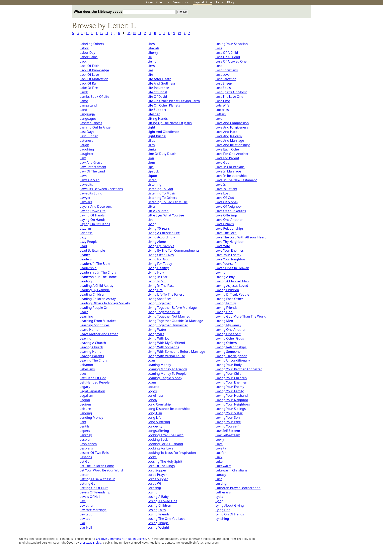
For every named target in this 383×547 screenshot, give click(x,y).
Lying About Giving (229, 505)
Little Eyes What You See (166, 215)
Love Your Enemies (229, 250)
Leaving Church (91, 347)
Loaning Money (159, 365)
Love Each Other (227, 149)
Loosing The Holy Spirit (165, 461)
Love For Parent (227, 158)
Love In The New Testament (236, 180)
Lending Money (91, 417)
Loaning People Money (165, 378)
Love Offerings (226, 215)
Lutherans (223, 492)
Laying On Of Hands (95, 224)
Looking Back (158, 439)
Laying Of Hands (92, 215)
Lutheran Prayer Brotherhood (238, 488)
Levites (85, 518)
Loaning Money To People (167, 373)
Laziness (86, 233)
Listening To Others (162, 197)
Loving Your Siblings (230, 409)
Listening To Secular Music (168, 202)
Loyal (219, 444)
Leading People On (94, 307)
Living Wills (156, 334)
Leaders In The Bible (95, 263)
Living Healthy (158, 268)
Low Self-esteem (227, 435)
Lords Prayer (157, 474)
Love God (222, 162)
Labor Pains (89, 57)
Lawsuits (86, 184)
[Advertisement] (343, 37)
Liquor (152, 175)
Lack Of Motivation (94, 79)
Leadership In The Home (98, 277)
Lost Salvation (225, 79)
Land (83, 110)
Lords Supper (158, 479)
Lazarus (86, 228)
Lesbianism (88, 444)
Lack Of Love (89, 74)
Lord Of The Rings (161, 466)
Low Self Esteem (227, 430)
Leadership (88, 268)
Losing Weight (158, 527)
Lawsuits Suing (91, 193)
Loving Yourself (227, 426)
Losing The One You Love (166, 518)
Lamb (84, 92)
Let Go (85, 461)
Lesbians (86, 448)
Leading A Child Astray (96, 285)
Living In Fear (158, 277)
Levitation (87, 514)
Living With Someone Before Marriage (176, 351)
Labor (84, 48)
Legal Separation (92, 391)
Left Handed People (95, 382)
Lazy (83, 237)
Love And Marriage (229, 140)
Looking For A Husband (165, 444)
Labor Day (87, 52)
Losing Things (158, 523)
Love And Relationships (232, 145)
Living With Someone (163, 347)
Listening (154, 184)
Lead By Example (92, 250)
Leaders (86, 259)
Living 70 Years (159, 228)
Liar (82, 523)
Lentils (85, 426)
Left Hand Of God (93, 378)
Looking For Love (160, 448)
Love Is (220, 184)
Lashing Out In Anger (96, 127)
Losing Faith (157, 510)
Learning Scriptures (95, 325)
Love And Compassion (232, 123)
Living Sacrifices (160, 299)
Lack (83, 61)
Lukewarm (223, 466)
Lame (84, 101)
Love (218, 118)
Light (151, 127)
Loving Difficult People (232, 294)
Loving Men (224, 321)
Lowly (219, 439)
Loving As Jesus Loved (231, 285)
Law (83, 158)
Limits (152, 149)
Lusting (221, 483)
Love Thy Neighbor (229, 241)
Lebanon (86, 365)
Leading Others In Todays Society (105, 303)
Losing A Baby (158, 496)
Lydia (219, 496)
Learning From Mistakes (98, 321)
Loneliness (156, 395)
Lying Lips (222, 510)
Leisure (85, 409)
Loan (151, 360)
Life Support (157, 110)
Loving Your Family (229, 391)
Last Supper (89, 136)
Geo (181, 2)
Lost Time (222, 101)
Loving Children (227, 290)
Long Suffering (159, 422)
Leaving (85, 338)
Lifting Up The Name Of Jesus (170, 123)
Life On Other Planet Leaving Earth (174, 101)
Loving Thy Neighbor (231, 356)
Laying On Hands (93, 219)
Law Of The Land (92, 171)
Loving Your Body (228, 365)
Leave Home (89, 329)
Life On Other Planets (164, 105)
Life (150, 74)
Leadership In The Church (99, 272)
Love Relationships (229, 228)
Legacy (85, 387)
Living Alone (157, 241)
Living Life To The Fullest (166, 294)
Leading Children (92, 294)
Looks (152, 457)
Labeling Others (92, 44)
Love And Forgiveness (231, 127)
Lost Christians (226, 70)
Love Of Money (226, 202)
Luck (218, 457)
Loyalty (220, 448)
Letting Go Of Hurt (94, 488)
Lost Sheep (223, 83)
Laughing (87, 149)
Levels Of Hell (90, 496)
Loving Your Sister (229, 413)
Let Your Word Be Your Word (101, 470)
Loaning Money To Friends (167, 369)
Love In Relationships (231, 175)
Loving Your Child (228, 373)
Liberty (153, 52)
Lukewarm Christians (231, 470)
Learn (84, 312)
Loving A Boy (225, 277)
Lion (151, 158)
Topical (202, 2)
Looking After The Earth (166, 435)
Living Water (157, 329)
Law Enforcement (93, 167)
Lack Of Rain (89, 83)
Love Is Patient (226, 189)
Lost (218, 66)
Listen (152, 180)
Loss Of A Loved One (231, 61)
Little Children (158, 211)
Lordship (154, 488)
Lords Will (155, 483)
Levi (83, 501)
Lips (151, 167)
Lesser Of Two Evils (94, 452)
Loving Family (225, 303)
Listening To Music (162, 193)
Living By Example (161, 246)
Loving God (224, 312)
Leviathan (87, 505)
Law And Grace (91, 162)
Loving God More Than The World (240, 316)
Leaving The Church (95, 360)
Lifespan (154, 114)
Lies (150, 70)
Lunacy (220, 474)
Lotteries (222, 110)
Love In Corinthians (230, 167)
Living (152, 224)
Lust (218, 479)
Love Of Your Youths (230, 211)
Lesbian (85, 439)
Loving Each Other (229, 299)
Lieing (152, 61)
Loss (218, 48)
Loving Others (226, 343)
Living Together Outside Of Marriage (175, 321)
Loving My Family (228, 325)
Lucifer (220, 452)
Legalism (86, 395)
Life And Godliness (162, 83)
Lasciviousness (91, 123)
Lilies (151, 140)
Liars (151, 44)
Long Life (154, 417)
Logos (152, 391)
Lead (83, 246)
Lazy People (89, 241)
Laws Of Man (90, 180)
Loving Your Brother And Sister (238, 369)
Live (150, 219)
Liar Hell (86, 527)
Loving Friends (226, 307)
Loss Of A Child (226, 52)
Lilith (151, 145)
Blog (230, 2)
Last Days (87, 132)
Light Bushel (157, 136)
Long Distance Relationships (169, 409)
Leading (86, 281)
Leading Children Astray (98, 299)
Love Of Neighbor (228, 206)
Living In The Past (161, 285)
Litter (152, 206)
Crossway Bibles (90, 542)
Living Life (155, 290)
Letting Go (88, 483)
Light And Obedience (163, 132)
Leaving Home (90, 351)
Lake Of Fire (89, 88)
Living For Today (160, 263)
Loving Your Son (227, 417)
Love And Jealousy (228, 136)
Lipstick (153, 171)
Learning (86, 316)
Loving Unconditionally (232, 360)
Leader (85, 255)
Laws (83, 175)
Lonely (152, 400)
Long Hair (155, 413)
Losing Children (159, 505)
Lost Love (222, 74)
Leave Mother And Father (99, 334)
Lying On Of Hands (229, 514)
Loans (152, 382)
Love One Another (229, 219)
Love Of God (224, 197)
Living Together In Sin (164, 312)
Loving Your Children (231, 378)
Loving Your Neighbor (231, 400)
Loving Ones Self (228, 334)
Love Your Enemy (228, 255)
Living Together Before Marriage (172, 307)
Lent (83, 422)
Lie (150, 57)
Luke (219, 461)
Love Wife (222, 246)
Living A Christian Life (164, 233)
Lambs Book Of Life (94, 96)
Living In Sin (157, 281)
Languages (88, 118)
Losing (153, 492)
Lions (152, 162)
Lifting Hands (158, 118)
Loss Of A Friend (227, 57)
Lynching (222, 518)
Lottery (220, 114)
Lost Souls (223, 88)
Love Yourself (225, 263)
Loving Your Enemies (231, 382)
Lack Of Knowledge (94, 70)
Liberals (153, 48)
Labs (219, 2)
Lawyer (85, 197)
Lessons (86, 457)
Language (87, 114)
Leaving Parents (92, 356)
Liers (151, 66)
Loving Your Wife (228, 422)
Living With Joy (158, 338)
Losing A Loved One (162, 501)
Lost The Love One (229, 96)
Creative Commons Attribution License (121, 539)
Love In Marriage (228, 171)
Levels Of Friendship (95, 492)
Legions (86, 404)
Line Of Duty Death (162, 153)
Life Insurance (158, 88)
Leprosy (86, 435)
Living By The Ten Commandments (173, 250)
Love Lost (222, 193)
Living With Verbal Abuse (166, 356)
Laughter (87, 153)
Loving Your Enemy (229, 387)
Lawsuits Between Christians (101, 189)
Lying (219, 501)
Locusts (153, 387)
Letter (84, 474)
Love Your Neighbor (230, 259)
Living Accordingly (161, 237)
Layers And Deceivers (96, 206)
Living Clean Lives (161, 255)
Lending (86, 413)
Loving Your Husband (231, 395)
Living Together (159, 303)
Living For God (158, 259)
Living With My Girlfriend (166, 343)
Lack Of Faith (89, 66)
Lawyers (86, 202)
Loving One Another (230, 329)
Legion (85, 400)
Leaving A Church (93, 343)
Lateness (86, 140)
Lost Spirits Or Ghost (231, 92)
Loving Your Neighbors (232, 404)
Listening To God (160, 189)
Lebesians (87, 369)
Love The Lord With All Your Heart (240, 237)
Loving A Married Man (232, 281)
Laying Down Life (93, 211)
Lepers (85, 430)
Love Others (224, 224)
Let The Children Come (97, 466)
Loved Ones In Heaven (232, 268)
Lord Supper (157, 470)
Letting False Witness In (97, 479)
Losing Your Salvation (231, 44)
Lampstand (88, 105)
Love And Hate (226, 132)
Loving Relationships (231, 347)
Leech (84, 373)
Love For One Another (232, 153)
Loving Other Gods (229, 338)
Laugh (84, 145)
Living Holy (156, 272)
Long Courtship (159, 404)
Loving (220, 272)
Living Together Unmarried (168, 325)
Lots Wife (222, 105)
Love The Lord (226, 233)
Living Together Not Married (169, 316)
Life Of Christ (157, 92)
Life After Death (159, 79)
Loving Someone (228, 351)
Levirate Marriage (93, 510)
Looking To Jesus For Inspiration (172, 452)
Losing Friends (159, 514)
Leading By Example (95, 290)
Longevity (155, 426)
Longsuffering (158, 430)
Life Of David (157, 96)
